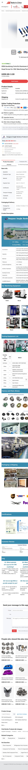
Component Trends (19, 756)
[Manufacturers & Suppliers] (14, 2)
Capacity (4, 254)
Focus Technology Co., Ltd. (18, 764)
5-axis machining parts (6, 720)
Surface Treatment (6, 268)
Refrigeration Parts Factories (21, 745)
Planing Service (11, 738)
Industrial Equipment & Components (13, 10)
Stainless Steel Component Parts (10, 752)
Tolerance (4, 262)
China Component (7, 745)
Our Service (5, 249)
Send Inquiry (14, 81)
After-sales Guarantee (7, 277)
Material (4, 258)
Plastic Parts (4, 722)
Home (2, 10)
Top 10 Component (7, 756)
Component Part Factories (9, 749)
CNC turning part (19, 717)
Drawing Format (6, 272)
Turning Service (21, 738)
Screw (16, 722)
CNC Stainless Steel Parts (21, 720)
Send (14, 630)
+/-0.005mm (19, 262)
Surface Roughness (6, 264)
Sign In (3, 154)
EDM (4, 738)
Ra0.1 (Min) (19, 264)
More (2, 759)
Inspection (4, 275)
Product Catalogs (22, 714)
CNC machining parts (6, 717)
